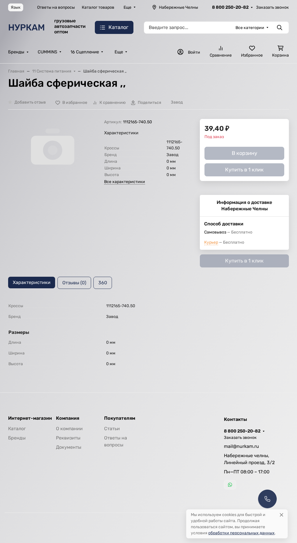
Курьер (211, 242)
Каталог (17, 428)
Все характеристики (124, 181)
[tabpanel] (148, 335)
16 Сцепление (84, 52)
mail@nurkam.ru (241, 446)
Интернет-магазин (30, 418)
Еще (127, 7)
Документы (68, 447)
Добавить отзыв (30, 102)
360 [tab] (102, 282)
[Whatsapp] (230, 484)
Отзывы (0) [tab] (74, 282)
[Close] (281, 515)
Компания (67, 418)
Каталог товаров (98, 7)
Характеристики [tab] (31, 282)
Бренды (16, 52)
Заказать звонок (272, 7)
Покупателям (119, 418)
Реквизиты (68, 438)
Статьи (112, 428)
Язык (16, 7)
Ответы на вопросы (56, 7)
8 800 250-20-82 (230, 7)
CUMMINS (47, 52)
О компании (69, 428)
